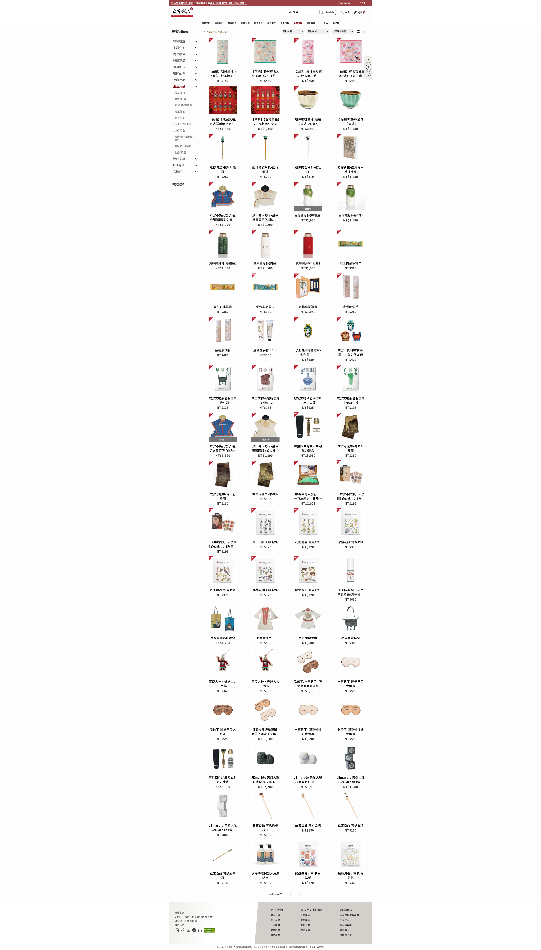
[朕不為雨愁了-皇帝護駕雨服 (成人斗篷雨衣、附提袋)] (265, 427)
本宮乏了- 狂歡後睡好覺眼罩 (308, 731)
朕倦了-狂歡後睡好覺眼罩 (351, 731)
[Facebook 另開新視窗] (182, 931)
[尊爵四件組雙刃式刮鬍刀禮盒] (308, 427)
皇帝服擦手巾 (308, 638)
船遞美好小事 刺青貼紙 (308, 875)
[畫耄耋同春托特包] (223, 619)
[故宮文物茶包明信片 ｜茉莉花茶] (351, 379)
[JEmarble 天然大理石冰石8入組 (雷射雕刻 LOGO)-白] (223, 807)
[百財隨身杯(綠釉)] (351, 197)
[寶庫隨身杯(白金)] (265, 244)
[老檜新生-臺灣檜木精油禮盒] (351, 149)
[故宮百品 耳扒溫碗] (308, 807)
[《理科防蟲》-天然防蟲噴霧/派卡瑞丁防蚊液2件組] (351, 571)
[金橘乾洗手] (351, 288)
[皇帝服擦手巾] (308, 619)
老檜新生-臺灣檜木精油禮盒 (351, 169)
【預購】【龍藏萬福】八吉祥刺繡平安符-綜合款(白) (265, 123)
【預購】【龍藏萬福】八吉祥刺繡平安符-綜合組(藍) (223, 123)
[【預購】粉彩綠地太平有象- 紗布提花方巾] (265, 53)
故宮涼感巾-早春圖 (265, 494)
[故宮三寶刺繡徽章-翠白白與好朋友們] (351, 332)
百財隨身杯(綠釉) (351, 215)
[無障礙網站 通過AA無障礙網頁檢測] (209, 931)
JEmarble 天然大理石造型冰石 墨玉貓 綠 (265, 781)
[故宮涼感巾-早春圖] (265, 475)
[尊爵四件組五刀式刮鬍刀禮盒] (223, 759)
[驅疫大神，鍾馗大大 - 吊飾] (223, 663)
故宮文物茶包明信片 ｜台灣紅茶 (265, 400)
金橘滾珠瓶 (222, 350)
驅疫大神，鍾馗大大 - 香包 (265, 683)
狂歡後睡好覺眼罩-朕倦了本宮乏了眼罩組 (265, 733)
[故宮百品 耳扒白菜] (351, 807)
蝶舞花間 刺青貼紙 (265, 590)
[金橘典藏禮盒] (308, 288)
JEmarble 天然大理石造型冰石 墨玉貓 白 (308, 781)
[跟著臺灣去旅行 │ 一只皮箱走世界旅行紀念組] (308, 475)
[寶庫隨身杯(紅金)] (308, 244)
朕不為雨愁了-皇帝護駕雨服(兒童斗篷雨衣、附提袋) (265, 219)
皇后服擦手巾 (265, 638)
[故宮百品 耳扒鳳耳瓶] (223, 855)
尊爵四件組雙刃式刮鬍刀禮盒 (308, 448)
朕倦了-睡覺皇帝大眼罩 (223, 731)
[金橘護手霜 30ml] (265, 332)
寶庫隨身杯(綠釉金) (222, 263)
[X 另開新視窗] (188, 931)
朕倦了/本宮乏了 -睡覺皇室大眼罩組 (308, 683)
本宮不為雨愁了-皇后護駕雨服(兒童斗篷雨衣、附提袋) (223, 219)
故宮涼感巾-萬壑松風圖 (351, 448)
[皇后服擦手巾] (265, 619)
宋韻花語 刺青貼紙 (350, 542)
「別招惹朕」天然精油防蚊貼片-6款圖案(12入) (223, 546)
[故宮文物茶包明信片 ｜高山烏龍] (308, 379)
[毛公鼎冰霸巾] (265, 288)
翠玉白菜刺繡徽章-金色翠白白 (308, 352)
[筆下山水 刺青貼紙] (265, 523)
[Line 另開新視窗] (194, 931)
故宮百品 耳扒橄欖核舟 (265, 827)
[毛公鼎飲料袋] (351, 619)
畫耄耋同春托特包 (222, 638)
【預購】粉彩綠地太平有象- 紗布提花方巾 (265, 75)
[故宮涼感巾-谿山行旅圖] (223, 475)
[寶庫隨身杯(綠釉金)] (223, 244)
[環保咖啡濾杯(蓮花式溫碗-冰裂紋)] (308, 101)
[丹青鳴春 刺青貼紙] (223, 571)
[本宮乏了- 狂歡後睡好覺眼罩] (308, 711)
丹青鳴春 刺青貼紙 (223, 590)
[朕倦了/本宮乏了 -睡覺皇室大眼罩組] (308, 663)
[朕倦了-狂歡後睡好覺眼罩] (351, 711)
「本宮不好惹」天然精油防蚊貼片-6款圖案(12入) (351, 498)
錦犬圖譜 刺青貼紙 (308, 590)
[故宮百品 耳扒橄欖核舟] (265, 807)
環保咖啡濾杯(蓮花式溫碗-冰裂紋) (308, 121)
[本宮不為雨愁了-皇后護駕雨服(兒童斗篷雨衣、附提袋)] (223, 197)
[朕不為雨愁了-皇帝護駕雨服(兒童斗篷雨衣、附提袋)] (265, 197)
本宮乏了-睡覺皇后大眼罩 (351, 683)
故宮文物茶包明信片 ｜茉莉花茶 (351, 400)
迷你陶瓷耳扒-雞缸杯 (308, 169)
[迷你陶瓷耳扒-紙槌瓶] (223, 149)
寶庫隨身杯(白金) (265, 263)
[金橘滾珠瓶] (223, 332)
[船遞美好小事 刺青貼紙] (308, 855)
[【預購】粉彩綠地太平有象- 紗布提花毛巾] (223, 53)
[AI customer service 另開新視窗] (200, 931)
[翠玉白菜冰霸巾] (351, 244)
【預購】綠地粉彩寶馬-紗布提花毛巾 (308, 73)
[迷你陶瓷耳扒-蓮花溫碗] (265, 149)
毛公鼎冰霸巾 (265, 307)
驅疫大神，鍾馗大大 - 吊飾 (223, 683)
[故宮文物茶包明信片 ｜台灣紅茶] (265, 379)
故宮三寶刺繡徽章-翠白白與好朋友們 (351, 352)
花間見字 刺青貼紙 (308, 542)
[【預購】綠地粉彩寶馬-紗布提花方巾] (351, 53)
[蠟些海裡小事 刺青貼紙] (351, 855)
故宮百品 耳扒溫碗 (308, 825)
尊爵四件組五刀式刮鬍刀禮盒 (223, 779)
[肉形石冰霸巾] (223, 288)
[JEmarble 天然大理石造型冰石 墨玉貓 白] (308, 759)
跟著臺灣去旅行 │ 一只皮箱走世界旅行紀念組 (308, 498)
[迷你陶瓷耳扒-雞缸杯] (308, 149)
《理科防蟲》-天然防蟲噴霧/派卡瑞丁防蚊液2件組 (351, 594)
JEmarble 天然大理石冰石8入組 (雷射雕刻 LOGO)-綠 (351, 781)
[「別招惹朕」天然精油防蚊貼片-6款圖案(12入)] (223, 523)
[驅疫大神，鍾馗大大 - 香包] (265, 663)
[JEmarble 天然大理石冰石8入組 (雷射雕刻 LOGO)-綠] (351, 759)
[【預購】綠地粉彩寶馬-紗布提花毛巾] (308, 53)
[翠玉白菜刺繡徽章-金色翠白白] (308, 332)
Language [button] (345, 2)
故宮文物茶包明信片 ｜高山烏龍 (308, 400)
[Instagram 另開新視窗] (177, 931)
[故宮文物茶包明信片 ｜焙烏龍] (223, 379)
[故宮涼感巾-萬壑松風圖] (351, 427)
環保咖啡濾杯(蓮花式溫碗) (351, 121)
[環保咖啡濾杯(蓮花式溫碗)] (351, 101)
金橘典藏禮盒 (308, 307)
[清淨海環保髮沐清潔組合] (265, 855)
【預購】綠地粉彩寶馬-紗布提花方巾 (351, 73)
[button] (368, 59)
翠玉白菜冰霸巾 (351, 263)
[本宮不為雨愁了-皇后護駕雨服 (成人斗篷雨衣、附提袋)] (223, 427)
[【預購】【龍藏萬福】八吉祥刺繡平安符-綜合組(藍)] (223, 101)
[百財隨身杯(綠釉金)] (308, 197)
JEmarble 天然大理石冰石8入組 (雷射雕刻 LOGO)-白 (223, 829)
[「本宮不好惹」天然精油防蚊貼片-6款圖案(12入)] (351, 475)
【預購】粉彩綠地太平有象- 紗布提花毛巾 (223, 75)
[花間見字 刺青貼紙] (308, 523)
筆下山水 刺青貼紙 (265, 542)
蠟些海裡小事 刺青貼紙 (350, 875)
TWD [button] (362, 2)
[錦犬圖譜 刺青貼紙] (308, 571)
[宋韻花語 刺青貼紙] (351, 523)
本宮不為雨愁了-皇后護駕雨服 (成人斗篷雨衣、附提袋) (222, 450)
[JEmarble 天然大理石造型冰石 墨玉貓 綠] (265, 759)
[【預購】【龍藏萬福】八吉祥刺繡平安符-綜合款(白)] (265, 101)
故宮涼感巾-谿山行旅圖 (223, 496)
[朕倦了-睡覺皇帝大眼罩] (223, 711)
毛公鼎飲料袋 (350, 638)
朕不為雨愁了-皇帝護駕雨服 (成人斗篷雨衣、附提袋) (265, 450)
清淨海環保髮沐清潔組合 (265, 875)
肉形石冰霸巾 (222, 307)
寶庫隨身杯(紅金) (308, 263)
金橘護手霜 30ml (265, 350)
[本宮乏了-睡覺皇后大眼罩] (351, 663)
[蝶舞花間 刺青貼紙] (265, 571)
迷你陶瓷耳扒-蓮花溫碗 (265, 169)
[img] (358, 31)
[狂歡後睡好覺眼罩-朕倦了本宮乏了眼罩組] (265, 711)
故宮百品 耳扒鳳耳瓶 (223, 875)
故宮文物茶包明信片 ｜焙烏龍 (223, 400)
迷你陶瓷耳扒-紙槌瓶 (223, 169)
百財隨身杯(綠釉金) (308, 215)
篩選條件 (330, 12)
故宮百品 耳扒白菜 (350, 825)
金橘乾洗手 (350, 307)
